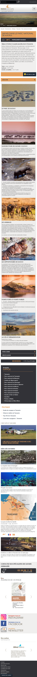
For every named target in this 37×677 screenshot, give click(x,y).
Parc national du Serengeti (12, 382)
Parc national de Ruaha (11, 388)
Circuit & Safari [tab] (6, 355)
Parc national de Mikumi (11, 386)
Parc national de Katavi (11, 390)
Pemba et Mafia (8, 398)
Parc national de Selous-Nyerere (13, 384)
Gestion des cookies (6, 675)
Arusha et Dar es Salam (11, 394)
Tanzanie (7, 374)
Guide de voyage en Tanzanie (11, 410)
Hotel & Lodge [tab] (6, 351)
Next (31, 597)
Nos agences (32, 2)
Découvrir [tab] (5, 80)
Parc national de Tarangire (12, 376)
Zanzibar (6, 396)
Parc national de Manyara (11, 378)
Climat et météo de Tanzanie (11, 413)
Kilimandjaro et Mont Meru (12, 401)
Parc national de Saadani (11, 392)
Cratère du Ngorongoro (11, 380)
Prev (5, 597)
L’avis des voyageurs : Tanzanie (12, 418)
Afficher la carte (30, 74)
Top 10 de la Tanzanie (9, 415)
